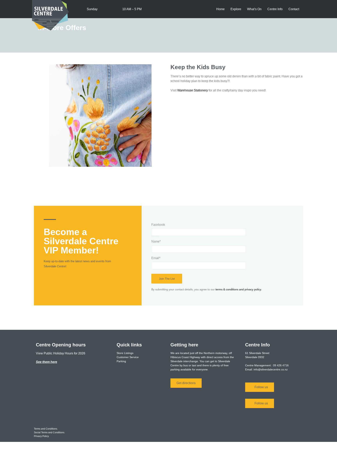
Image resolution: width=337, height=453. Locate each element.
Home (220, 9)
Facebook (158, 224)
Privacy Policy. (41, 436)
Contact (293, 9)
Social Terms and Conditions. (49, 432)
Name (156, 241)
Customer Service (128, 357)
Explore (236, 9)
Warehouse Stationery (192, 90)
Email (155, 258)
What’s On (254, 9)
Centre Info (275, 9)
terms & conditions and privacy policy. (239, 289)
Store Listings (125, 353)
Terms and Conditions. (46, 428)
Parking (121, 361)
